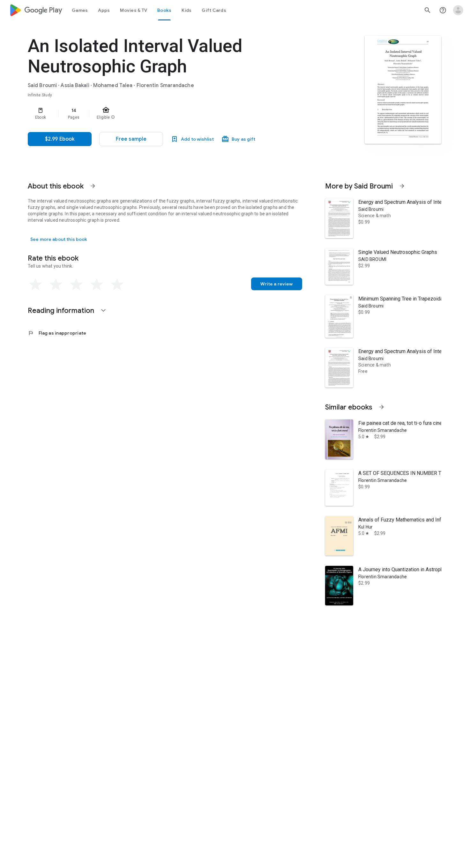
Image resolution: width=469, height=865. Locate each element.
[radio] (35, 284)
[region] (155, 114)
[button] (131, 139)
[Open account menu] (458, 10)
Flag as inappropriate (57, 333)
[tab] (80, 10)
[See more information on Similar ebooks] (381, 407)
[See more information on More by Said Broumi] (402, 186)
